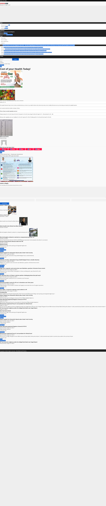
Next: (9, 155)
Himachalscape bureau (5, 269)
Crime (1, 339)
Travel (37, 45)
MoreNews (18, 351)
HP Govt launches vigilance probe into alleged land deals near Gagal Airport (16, 306)
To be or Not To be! (4, 210)
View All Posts (3, 138)
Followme (26, 52)
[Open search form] (0, 57)
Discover (23, 50)
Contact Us (3, 43)
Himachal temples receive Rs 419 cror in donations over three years (16, 282)
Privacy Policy (3, 38)
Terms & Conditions (4, 39)
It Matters (2, 30)
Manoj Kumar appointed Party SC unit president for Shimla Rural (13, 302)
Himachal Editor (3, 254)
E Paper (1, 56)
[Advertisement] (53, 14)
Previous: (11, 154)
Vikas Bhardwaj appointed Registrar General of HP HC (11, 298)
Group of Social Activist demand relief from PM (10, 240)
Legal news (4, 28)
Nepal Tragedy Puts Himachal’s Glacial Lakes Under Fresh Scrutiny (16, 252)
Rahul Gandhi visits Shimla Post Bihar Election (9, 221)
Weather (4, 33)
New (1, 66)
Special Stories (6, 34)
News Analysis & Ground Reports (7, 31)
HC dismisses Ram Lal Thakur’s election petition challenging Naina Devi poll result (20, 275)
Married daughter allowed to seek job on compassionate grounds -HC (14, 232)
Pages (1, 36)
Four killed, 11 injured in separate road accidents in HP (13, 289)
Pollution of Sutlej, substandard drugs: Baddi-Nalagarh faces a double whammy (19, 259)
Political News (4, 26)
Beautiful (22, 47)
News (1, 23)
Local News (2, 332)
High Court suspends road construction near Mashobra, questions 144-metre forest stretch (22, 268)
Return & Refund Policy (4, 41)
